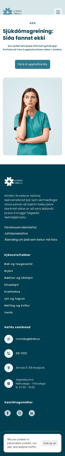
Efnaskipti (11, 285)
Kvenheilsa (12, 291)
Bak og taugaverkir (18, 264)
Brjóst (8, 271)
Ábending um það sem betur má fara (30, 240)
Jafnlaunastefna (16, 233)
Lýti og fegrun (14, 298)
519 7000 (21, 353)
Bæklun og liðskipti (18, 278)
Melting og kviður (17, 305)
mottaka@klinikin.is (28, 339)
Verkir (8, 312)
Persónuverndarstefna (20, 227)
